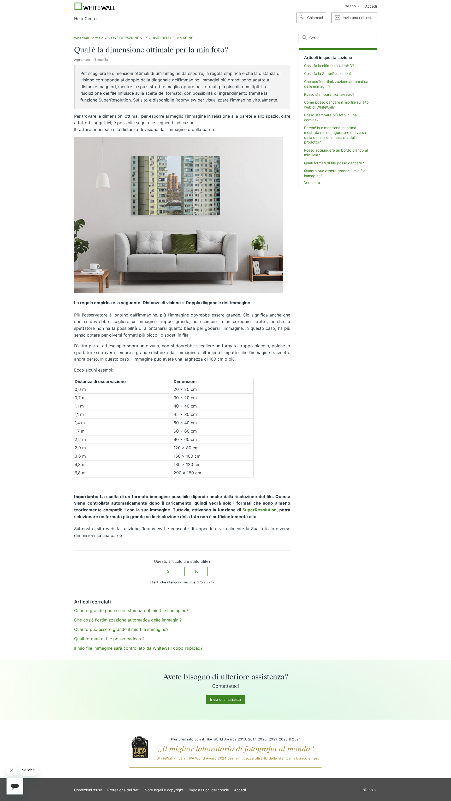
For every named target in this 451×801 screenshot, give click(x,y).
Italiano (350, 6)
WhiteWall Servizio (88, 38)
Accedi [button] (371, 6)
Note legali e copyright (164, 790)
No (195, 571)
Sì (168, 571)
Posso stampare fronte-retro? (329, 94)
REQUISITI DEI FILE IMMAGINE (169, 38)
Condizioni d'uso (88, 790)
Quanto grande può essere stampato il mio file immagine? (131, 610)
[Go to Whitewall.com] (95, 6)
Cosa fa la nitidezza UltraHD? (329, 65)
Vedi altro (312, 182)
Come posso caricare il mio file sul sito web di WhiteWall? (336, 104)
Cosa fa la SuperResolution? (328, 73)
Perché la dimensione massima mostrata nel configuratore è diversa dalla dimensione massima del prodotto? (335, 134)
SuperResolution (259, 509)
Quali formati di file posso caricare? (334, 163)
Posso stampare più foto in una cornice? (330, 117)
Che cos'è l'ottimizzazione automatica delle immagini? (336, 83)
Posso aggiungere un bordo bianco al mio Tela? (336, 152)
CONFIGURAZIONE (124, 38)
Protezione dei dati (123, 790)
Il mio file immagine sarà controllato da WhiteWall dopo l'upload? (138, 648)
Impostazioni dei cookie (209, 790)
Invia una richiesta (225, 699)
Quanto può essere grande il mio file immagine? (334, 173)
